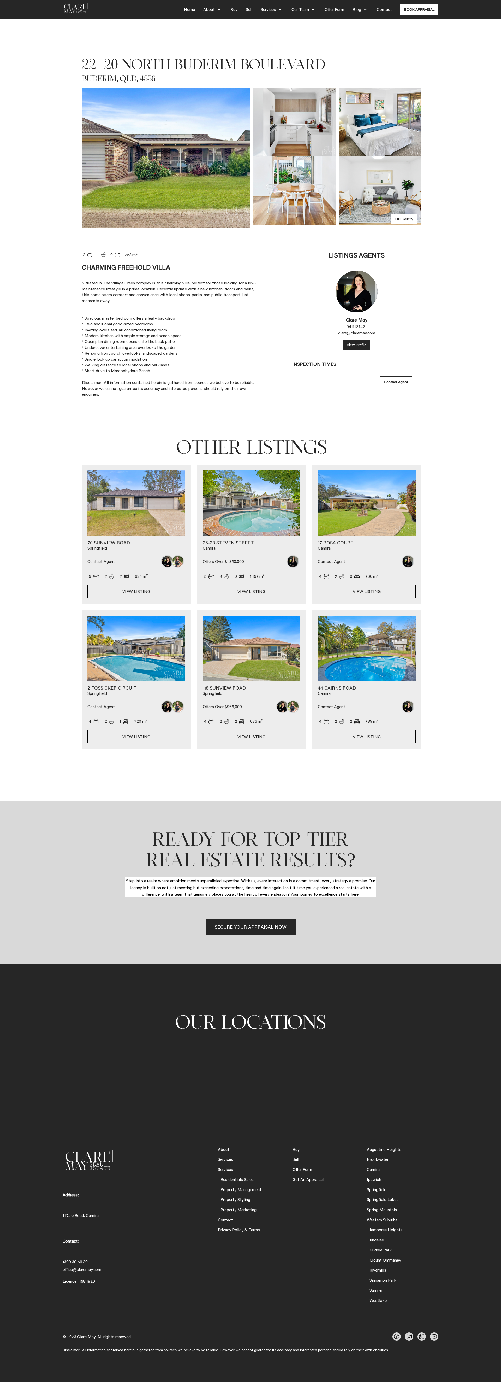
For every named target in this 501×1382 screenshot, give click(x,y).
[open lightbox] (166, 158)
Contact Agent (396, 382)
